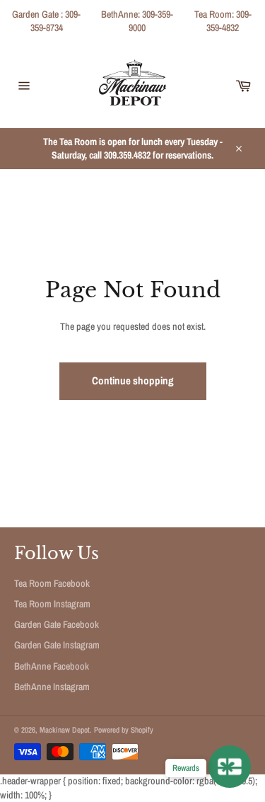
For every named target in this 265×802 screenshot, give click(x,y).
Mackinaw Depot (65, 729)
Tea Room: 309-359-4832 (223, 21)
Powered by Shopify (123, 729)
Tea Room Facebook (52, 583)
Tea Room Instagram (52, 603)
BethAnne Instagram (52, 686)
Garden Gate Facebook (56, 624)
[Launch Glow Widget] (229, 766)
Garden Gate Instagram (57, 644)
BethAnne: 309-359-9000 (137, 21)
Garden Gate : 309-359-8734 (46, 21)
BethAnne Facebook (51, 666)
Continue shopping (133, 380)
